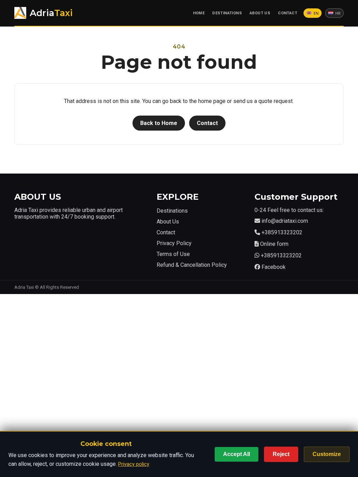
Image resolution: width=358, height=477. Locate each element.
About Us (260, 13)
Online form (274, 244)
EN (316, 13)
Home (199, 13)
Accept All (236, 454)
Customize (327, 454)
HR (338, 13)
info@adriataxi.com (285, 221)
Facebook (274, 267)
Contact (287, 13)
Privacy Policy (174, 243)
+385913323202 (282, 232)
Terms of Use (173, 254)
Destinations (227, 13)
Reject (281, 454)
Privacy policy (133, 464)
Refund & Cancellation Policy (192, 265)
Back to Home (158, 123)
